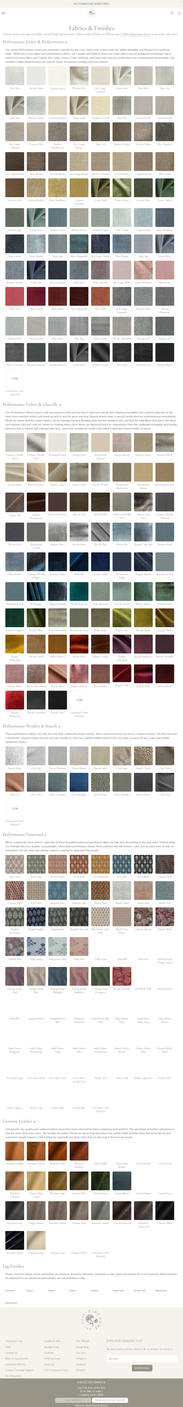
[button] (8, 1347)
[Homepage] (91, 13)
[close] (181, 2)
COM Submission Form (135, 34)
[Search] (172, 13)
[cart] (179, 13)
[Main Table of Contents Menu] (3, 13)
